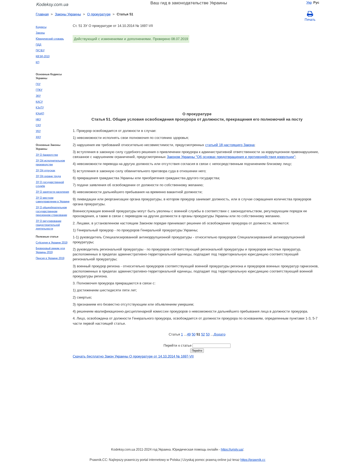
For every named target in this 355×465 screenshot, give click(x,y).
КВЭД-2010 (43, 56)
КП (37, 62)
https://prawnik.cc (252, 460)
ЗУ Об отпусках (45, 170)
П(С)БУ (40, 50)
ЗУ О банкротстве (47, 154)
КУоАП (40, 113)
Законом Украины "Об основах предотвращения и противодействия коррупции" (231, 157)
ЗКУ (38, 95)
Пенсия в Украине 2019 (50, 258)
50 (193, 334)
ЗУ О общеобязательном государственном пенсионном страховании (51, 211)
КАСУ (39, 101)
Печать (310, 19)
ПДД (38, 44)
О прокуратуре (99, 14)
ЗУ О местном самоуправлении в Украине (52, 199)
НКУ (38, 119)
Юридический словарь (50, 38)
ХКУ (38, 137)
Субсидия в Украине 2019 (51, 242)
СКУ (38, 125)
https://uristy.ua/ (232, 449)
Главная (42, 14)
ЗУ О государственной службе (50, 184)
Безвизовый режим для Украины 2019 (50, 250)
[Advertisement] (196, 78)
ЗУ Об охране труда (48, 176)
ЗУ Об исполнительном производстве (50, 162)
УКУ (38, 131)
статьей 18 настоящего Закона (229, 145)
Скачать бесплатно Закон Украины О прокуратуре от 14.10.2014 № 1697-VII (133, 356)
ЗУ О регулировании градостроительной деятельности (48, 224)
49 (189, 334)
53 (208, 334)
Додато (219, 334)
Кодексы (41, 27)
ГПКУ (39, 89)
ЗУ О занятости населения (52, 191)
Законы (40, 32)
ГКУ (38, 84)
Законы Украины (68, 14)
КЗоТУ (40, 107)
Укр (309, 2)
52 (203, 334)
